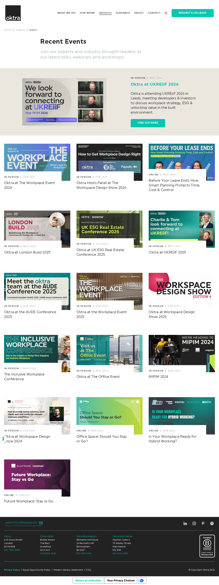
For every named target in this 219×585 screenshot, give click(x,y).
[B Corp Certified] (207, 546)
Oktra (7, 536)
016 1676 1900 (120, 553)
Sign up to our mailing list (21, 523)
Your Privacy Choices (121, 580)
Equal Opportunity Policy (37, 570)
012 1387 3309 (84, 553)
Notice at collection (88, 580)
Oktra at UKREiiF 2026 (155, 84)
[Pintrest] (203, 523)
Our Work (87, 13)
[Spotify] (212, 523)
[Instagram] (194, 523)
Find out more (148, 123)
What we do (66, 13)
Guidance (123, 13)
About (139, 13)
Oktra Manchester (123, 536)
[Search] (166, 13)
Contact (154, 13)
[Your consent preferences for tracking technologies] (3, 439)
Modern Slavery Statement (68, 570)
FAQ (88, 570)
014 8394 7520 (48, 553)
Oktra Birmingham (86, 536)
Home (7, 30)
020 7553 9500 (12, 550)
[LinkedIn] (185, 523)
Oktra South (47, 536)
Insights (105, 13)
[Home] (13, 13)
